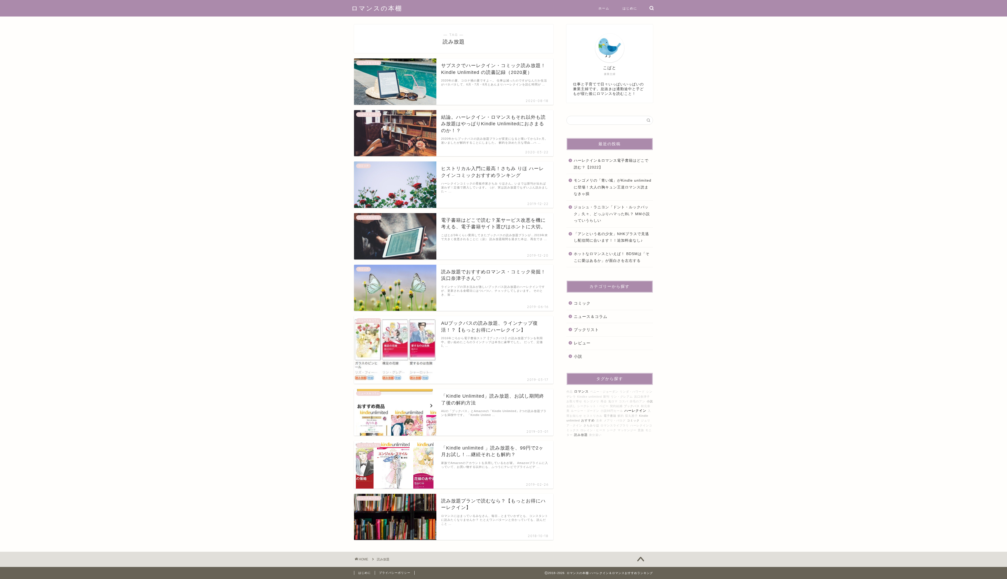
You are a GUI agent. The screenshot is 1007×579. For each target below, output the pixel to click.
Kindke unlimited (589, 396)
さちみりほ (591, 425)
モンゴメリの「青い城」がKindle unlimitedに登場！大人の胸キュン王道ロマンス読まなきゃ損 (612, 187)
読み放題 (581, 435)
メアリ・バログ (615, 420)
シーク (611, 430)
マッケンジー (627, 430)
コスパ (623, 401)
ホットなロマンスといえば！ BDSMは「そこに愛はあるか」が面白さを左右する (612, 257)
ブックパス (632, 406)
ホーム (603, 8)
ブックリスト (586, 329)
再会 (604, 401)
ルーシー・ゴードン (585, 410)
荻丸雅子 (631, 415)
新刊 (606, 396)
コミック (582, 303)
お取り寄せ (574, 401)
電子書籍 (610, 415)
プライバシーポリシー (394, 572)
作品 (569, 391)
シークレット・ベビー (593, 406)
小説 (578, 356)
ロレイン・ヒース (593, 430)
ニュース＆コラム (590, 316)
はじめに (630, 8)
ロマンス (581, 391)
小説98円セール (612, 410)
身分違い (595, 434)
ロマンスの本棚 (376, 8)
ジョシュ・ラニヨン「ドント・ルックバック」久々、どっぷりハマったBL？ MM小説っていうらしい (612, 214)
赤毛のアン (637, 401)
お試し (571, 406)
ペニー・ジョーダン (604, 391)
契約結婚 (616, 406)
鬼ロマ (613, 401)
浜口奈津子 (642, 396)
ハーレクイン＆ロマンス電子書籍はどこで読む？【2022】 (611, 164)
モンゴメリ (591, 401)
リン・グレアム (622, 396)
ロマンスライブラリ (615, 425)
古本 (599, 420)
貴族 (641, 430)
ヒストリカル (592, 415)
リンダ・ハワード (632, 391)
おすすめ (588, 420)
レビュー (582, 343)
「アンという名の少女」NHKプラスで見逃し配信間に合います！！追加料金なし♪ (611, 237)
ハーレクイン (635, 411)
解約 (621, 415)
